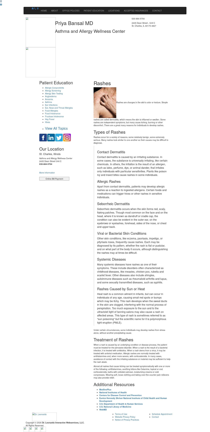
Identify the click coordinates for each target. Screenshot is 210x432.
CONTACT (157, 10)
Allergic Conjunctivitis (54, 87)
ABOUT (54, 10)
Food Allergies (51, 110)
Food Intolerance (52, 113)
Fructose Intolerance (54, 116)
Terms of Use (121, 414)
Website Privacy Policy (125, 416)
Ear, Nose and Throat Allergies (59, 107)
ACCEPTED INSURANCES (136, 10)
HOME (44, 10)
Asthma (48, 102)
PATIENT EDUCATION (94, 10)
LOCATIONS (114, 10)
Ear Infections (51, 104)
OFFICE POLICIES (70, 10)
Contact (155, 416)
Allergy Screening (53, 90)
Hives (47, 122)
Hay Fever (49, 119)
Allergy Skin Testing (54, 93)
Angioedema (50, 96)
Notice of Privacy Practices (127, 419)
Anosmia (49, 99)
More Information (47, 172)
